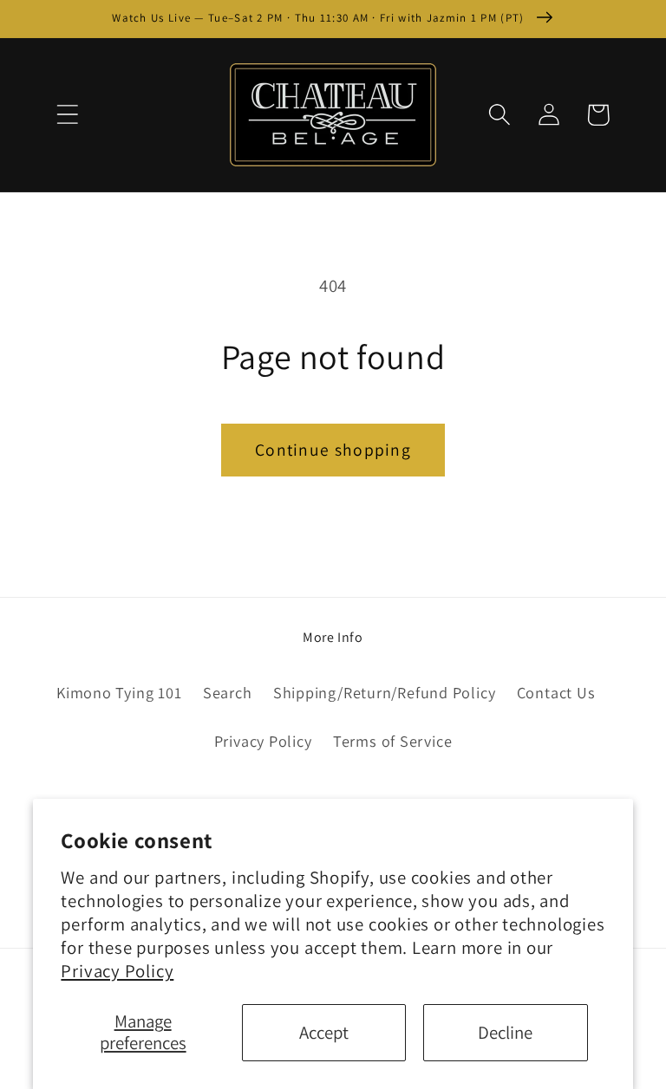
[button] (67, 114)
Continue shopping (333, 449)
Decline (505, 1032)
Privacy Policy (117, 970)
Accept (324, 1032)
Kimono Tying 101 (118, 692)
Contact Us (556, 692)
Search (227, 692)
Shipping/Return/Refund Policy (384, 692)
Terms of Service (392, 740)
